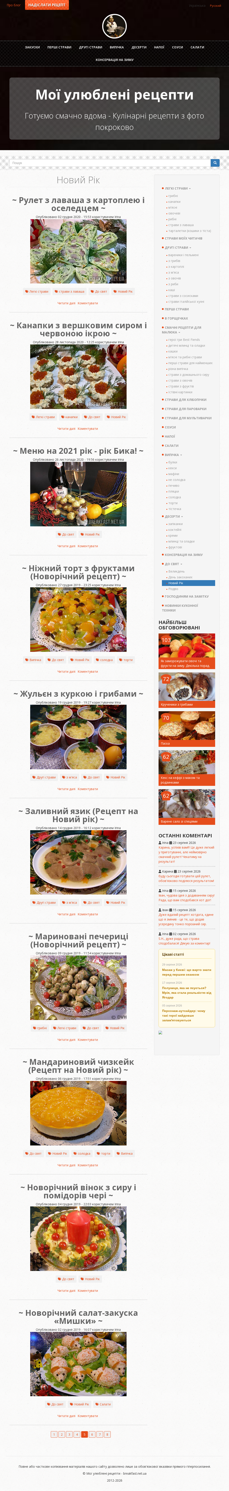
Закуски (32, 47)
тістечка (174, 509)
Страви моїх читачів (183, 238)
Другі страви (90, 47)
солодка (106, 660)
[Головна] (114, 26)
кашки (173, 351)
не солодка (176, 480)
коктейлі (174, 529)
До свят (101, 291)
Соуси (177, 47)
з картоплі (176, 266)
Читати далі (66, 303)
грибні (42, 1028)
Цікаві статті (173, 954)
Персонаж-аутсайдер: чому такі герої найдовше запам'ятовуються (183, 1015)
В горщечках (176, 318)
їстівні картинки (180, 392)
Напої (159, 47)
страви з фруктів (181, 386)
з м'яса (71, 777)
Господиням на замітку (187, 596)
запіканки (175, 524)
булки (172, 462)
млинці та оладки (181, 541)
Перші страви (59, 47)
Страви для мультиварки (188, 418)
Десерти (138, 47)
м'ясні (172, 207)
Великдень (176, 571)
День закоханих (180, 577)
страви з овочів (180, 380)
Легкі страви (39, 291)
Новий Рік (125, 291)
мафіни (173, 474)
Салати (197, 47)
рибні (172, 219)
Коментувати (88, 303)
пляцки (173, 491)
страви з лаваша (71, 291)
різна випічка (178, 369)
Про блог (14, 5)
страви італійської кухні (186, 301)
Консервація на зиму (115, 60)
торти (128, 660)
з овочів (174, 278)
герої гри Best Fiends (184, 339)
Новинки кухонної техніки (180, 607)
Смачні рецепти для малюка (181, 329)
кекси (172, 468)
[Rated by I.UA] (187, 1041)
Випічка (117, 47)
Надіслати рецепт (47, 4)
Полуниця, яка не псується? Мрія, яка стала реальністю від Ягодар (186, 992)
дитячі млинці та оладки (186, 345)
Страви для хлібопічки (185, 400)
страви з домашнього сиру (188, 374)
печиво (173, 485)
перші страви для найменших (190, 363)
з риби (173, 284)
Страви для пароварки (185, 409)
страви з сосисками (183, 296)
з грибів (174, 261)
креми (173, 535)
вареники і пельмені (183, 255)
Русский (215, 6)
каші (171, 290)
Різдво (173, 589)
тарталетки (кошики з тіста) (189, 231)
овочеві (174, 213)
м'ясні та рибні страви (185, 357)
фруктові (175, 547)
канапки (72, 417)
